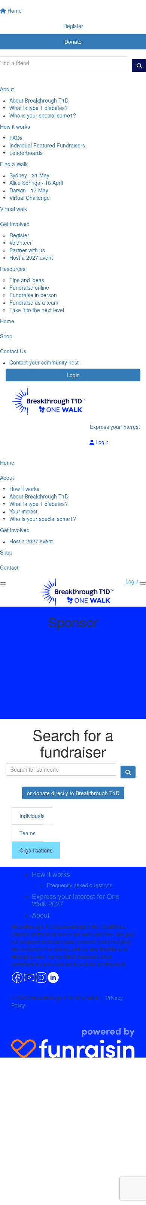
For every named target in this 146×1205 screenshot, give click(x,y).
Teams (27, 833)
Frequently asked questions (79, 885)
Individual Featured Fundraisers (47, 145)
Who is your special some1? (42, 115)
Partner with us (27, 250)
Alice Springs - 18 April (36, 182)
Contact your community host (44, 362)
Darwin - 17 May (28, 190)
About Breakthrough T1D (39, 100)
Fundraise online (29, 287)
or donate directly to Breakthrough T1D (73, 793)
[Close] (143, 583)
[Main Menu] (3, 583)
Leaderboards (26, 152)
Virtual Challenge (29, 197)
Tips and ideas (26, 280)
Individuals (32, 816)
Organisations (35, 850)
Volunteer (20, 242)
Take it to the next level (36, 310)
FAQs (15, 137)
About (40, 914)
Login (73, 375)
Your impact (23, 511)
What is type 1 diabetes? (38, 108)
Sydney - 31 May (29, 175)
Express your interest (115, 426)
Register (19, 235)
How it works (24, 488)
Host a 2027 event (31, 257)
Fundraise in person (33, 295)
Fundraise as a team (33, 302)
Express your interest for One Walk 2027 (75, 899)
